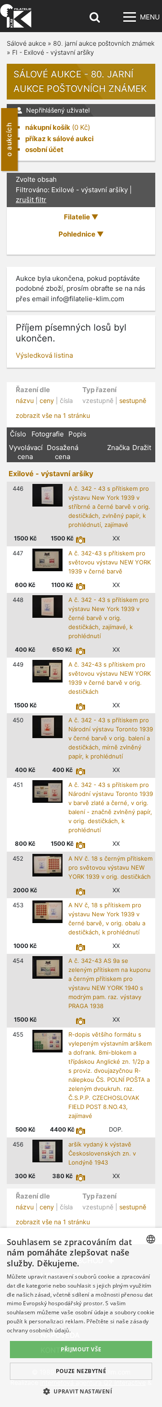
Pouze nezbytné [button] (81, 1371)
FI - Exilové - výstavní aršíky (53, 52)
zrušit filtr (31, 199)
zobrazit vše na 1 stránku (53, 415)
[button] (81, 1391)
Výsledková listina (44, 355)
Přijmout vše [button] (81, 1349)
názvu (25, 400)
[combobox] (150, 1239)
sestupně (132, 400)
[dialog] (81, 1317)
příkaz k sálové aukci (59, 138)
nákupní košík (47, 127)
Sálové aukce (26, 43)
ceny (47, 400)
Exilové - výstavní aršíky (51, 473)
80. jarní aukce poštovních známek (103, 43)
